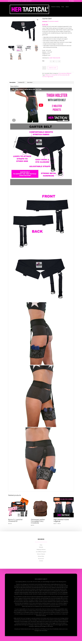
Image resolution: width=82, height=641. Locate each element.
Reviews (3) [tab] (21, 82)
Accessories (63, 73)
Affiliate (68, 73)
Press (62, 6)
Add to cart (52, 68)
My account (40, 12)
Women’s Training (55, 6)
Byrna (48, 6)
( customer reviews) (53, 21)
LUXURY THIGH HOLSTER (54, 58)
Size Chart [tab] (29, 82)
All (59, 73)
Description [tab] (13, 82)
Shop (43, 6)
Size (43, 61)
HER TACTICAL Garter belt (61, 75)
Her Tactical (52, 75)
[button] (37, 20)
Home (38, 6)
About (67, 6)
